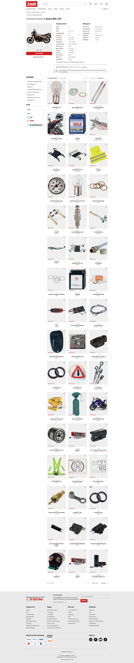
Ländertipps (50, 614)
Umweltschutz (92, 623)
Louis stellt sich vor (73, 610)
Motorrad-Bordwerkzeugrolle (77, 325)
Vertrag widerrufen (30, 628)
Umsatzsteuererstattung (74, 621)
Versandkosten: (60, 657)
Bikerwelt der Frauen (52, 610)
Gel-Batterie (77, 294)
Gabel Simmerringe (56, 387)
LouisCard (28, 623)
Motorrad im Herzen (52, 619)
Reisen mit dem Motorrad (53, 621)
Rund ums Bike (51, 623)
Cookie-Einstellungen (94, 625)
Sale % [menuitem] (49, 9)
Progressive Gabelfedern (98, 107)
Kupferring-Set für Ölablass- (98, 201)
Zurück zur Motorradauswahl (34, 15)
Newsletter (28, 619)
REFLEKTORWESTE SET (56, 481)
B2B (27, 612)
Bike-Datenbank (30, 616)
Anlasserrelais (56, 576)
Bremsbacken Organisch (77, 481)
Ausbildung (71, 614)
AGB (90, 612)
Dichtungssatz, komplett (98, 481)
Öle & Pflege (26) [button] (31, 84)
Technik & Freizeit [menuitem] (42, 9)
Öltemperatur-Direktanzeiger (56, 201)
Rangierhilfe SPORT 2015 (77, 263)
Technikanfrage (30, 614)
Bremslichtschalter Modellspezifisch (77, 543)
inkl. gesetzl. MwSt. (66, 655)
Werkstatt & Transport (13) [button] (33, 97)
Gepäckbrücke (98, 138)
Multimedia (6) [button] (31, 95)
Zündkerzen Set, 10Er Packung (56, 419)
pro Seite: (61, 78)
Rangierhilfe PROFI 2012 (77, 169)
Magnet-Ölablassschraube (77, 107)
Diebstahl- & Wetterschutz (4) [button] (34, 89)
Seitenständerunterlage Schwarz (56, 356)
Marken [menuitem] (55, 9)
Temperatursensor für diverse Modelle (56, 512)
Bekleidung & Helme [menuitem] (30, 9)
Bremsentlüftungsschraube (77, 232)
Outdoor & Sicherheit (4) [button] (33, 92)
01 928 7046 (36, 599)
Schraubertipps (51, 616)
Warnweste (98, 169)
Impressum (91, 610)
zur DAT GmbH (84, 67)
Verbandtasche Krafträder (98, 294)
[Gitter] (84, 78)
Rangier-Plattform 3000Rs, (98, 419)
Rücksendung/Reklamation (33, 625)
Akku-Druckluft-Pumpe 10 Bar (98, 576)
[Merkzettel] (101, 4)
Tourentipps (50, 612)
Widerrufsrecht (92, 616)
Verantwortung (71, 623)
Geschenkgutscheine (31, 621)
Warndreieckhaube (77, 387)
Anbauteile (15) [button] (31, 100)
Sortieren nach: (93, 78)
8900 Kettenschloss (98, 325)
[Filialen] (90, 4)
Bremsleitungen (98, 387)
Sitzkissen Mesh (56, 169)
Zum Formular (64, 71)
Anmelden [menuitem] (105, 9)
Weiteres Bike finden (38, 57)
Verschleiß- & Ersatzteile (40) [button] (34, 81)
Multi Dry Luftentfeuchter (77, 419)
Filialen (70, 612)
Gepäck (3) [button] (30, 87)
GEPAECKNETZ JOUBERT (56, 138)
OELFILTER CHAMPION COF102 (56, 450)
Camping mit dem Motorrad (54, 628)
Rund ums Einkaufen (73, 619)
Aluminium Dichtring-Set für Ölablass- (56, 294)
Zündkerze (77, 450)
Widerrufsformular (93, 619)
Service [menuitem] (68, 9)
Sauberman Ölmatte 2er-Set (77, 356)
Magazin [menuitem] (62, 9)
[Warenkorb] (106, 4)
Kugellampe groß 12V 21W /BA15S (77, 201)
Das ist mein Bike (39, 53)
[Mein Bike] (95, 4)
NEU (31, 117)
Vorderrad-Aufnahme (98, 232)
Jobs (69, 616)
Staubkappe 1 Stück (77, 512)
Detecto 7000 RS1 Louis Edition (98, 356)
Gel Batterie (77, 138)
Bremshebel (56, 261)
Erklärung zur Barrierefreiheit (96, 621)
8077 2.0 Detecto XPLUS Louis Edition (98, 450)
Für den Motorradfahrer (53, 625)
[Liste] (86, 78)
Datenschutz (92, 614)
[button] (85, 4)
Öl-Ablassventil (98, 263)
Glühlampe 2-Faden (56, 107)
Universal (56, 232)
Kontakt (28, 610)
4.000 (56, 325)
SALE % (32, 120)
